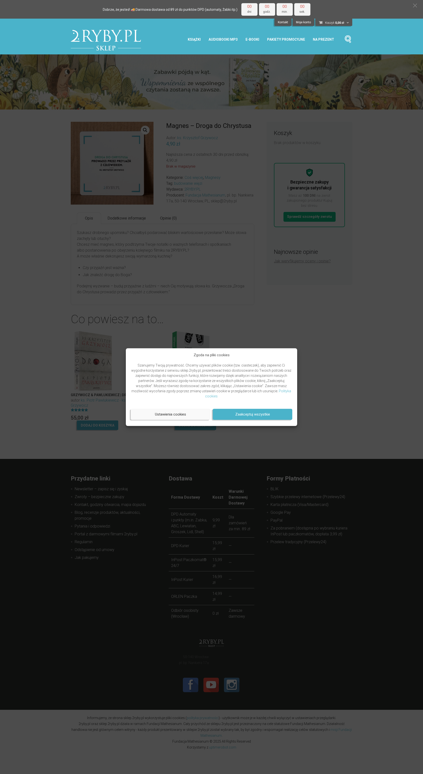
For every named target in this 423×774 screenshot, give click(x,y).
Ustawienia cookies (170, 414)
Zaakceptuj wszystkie (252, 414)
